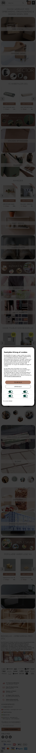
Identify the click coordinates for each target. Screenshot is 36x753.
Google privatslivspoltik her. (14, 376)
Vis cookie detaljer (7, 401)
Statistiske (25, 397)
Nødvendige (10, 393)
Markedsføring (25, 393)
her (13, 372)
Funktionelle (10, 397)
